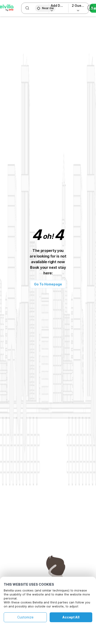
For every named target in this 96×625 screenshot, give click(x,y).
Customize (25, 617)
